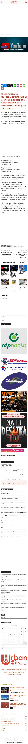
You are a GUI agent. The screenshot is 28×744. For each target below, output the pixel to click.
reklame (17, 246)
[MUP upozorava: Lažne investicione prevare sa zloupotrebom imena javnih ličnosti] (14, 268)
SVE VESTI (13, 738)
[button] (25, 2)
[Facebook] (9, 677)
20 (14, 640)
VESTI (11, 700)
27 (14, 643)
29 (21, 643)
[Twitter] (15, 677)
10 (2, 637)
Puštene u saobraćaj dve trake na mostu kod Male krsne (15, 512)
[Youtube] (18, 677)
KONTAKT (21, 740)
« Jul (2, 648)
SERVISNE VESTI (5, 726)
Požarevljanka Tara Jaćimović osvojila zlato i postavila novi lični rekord (13, 586)
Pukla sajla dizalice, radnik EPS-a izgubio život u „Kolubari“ (13, 596)
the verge (10, 245)
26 (10, 643)
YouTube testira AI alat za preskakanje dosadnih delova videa (5, 273)
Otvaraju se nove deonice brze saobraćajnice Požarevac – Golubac (13, 608)
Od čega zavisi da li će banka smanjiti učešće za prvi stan (6, 254)
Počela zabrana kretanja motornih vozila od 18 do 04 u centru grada (21, 255)
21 (18, 640)
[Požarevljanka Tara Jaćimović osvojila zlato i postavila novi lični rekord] (5, 705)
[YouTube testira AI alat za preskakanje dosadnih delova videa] (5, 268)
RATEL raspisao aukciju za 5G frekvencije (22, 272)
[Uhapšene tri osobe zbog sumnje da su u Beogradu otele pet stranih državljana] (5, 690)
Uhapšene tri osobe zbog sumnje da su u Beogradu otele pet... (18, 689)
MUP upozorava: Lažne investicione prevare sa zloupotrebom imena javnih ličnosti (13, 274)
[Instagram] (12, 677)
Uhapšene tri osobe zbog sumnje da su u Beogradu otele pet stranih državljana (13, 575)
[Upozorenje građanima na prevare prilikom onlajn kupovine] (5, 282)
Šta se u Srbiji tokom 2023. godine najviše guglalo (22, 287)
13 (14, 637)
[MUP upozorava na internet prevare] (14, 282)
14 (18, 637)
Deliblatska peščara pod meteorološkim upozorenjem (12, 599)
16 (25, 637)
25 (6, 643)
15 (21, 637)
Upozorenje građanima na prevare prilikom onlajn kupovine (4, 287)
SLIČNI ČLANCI (7, 262)
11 (6, 637)
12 (10, 637)
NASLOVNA (6, 738)
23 (25, 640)
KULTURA (3, 728)
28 (18, 643)
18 (6, 640)
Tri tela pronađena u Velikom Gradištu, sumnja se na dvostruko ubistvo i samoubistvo (14, 591)
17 (2, 640)
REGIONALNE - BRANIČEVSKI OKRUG (10, 723)
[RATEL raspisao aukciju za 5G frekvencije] (23, 268)
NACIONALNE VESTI (14, 692)
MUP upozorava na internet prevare (13, 286)
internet (12, 246)
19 (10, 640)
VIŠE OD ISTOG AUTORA (18, 262)
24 (2, 643)
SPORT (11, 707)
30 (25, 643)
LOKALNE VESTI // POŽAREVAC (8, 719)
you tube (22, 246)
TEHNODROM (4, 46)
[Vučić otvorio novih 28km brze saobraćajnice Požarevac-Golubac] (5, 697)
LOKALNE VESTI (8, 740)
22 (21, 640)
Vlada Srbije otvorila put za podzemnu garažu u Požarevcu (13, 603)
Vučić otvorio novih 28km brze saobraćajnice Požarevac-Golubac (13, 580)
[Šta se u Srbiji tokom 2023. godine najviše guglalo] (23, 282)
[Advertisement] (14, 19)
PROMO (15, 740)
